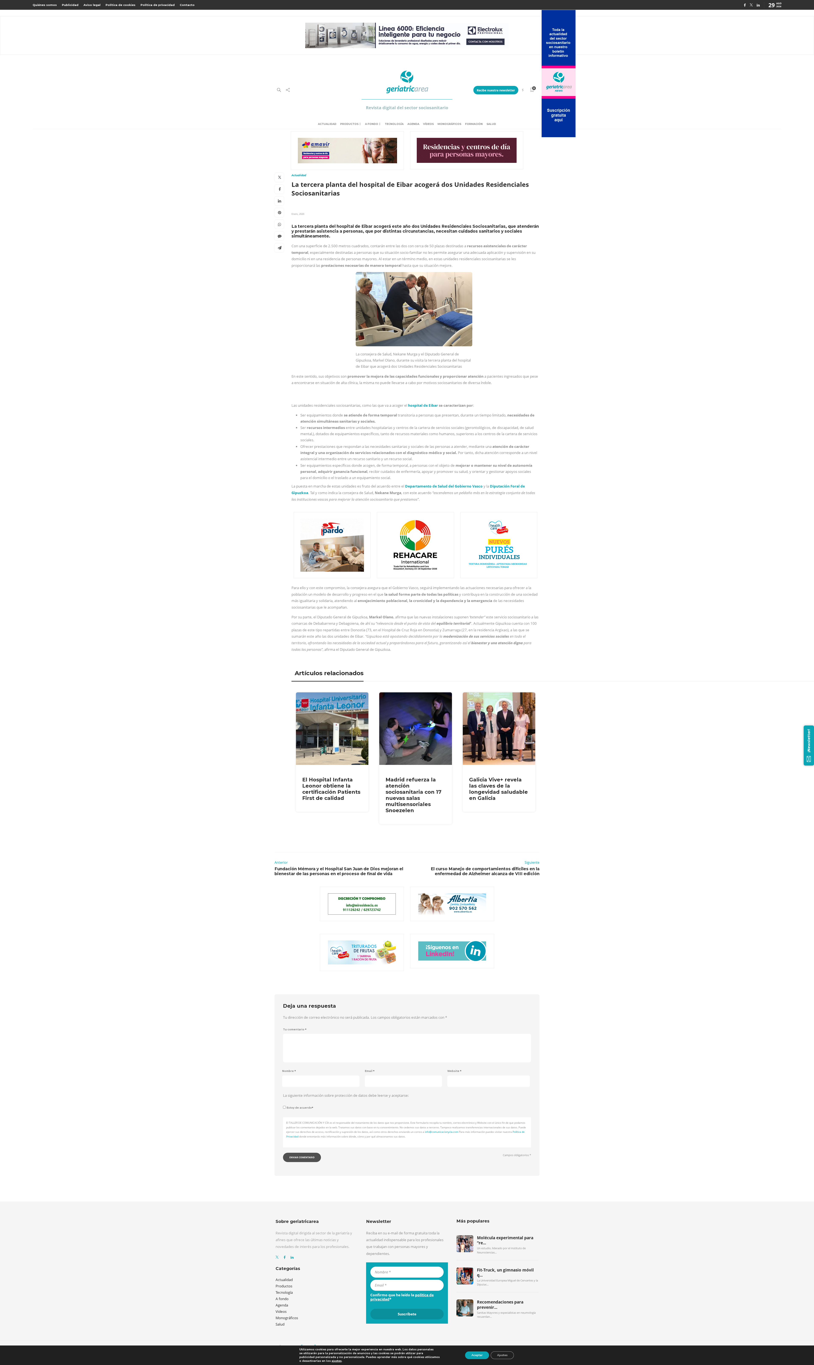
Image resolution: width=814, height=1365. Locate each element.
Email (370, 1071)
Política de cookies (120, 5)
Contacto (187, 5)
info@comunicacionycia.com (441, 1132)
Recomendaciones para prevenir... (500, 1304)
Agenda (413, 124)
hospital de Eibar (423, 405)
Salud (491, 124)
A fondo (371, 124)
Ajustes (502, 1355)
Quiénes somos (45, 5)
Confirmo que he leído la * (402, 1297)
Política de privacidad (158, 5)
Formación (474, 124)
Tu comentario (295, 1029)
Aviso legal (92, 5)
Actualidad (327, 124)
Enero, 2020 (297, 213)
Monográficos (449, 124)
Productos (349, 124)
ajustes (336, 1361)
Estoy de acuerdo (300, 1107)
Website (454, 1071)
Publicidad (70, 5)
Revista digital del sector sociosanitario (407, 107)
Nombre (289, 1071)
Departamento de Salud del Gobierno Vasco (444, 486)
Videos (281, 1311)
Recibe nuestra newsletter (496, 90)
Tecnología (394, 124)
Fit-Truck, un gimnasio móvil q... (505, 1272)
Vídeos (428, 124)
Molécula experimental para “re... (505, 1240)
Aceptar (477, 1355)
